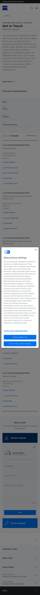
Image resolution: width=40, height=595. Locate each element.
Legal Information (21, 331)
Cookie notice (9, 331)
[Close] (35, 249)
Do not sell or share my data (20, 344)
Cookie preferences (20, 337)
